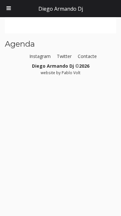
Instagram (40, 56)
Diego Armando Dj (60, 8)
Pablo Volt (71, 72)
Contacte (87, 56)
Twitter (64, 56)
